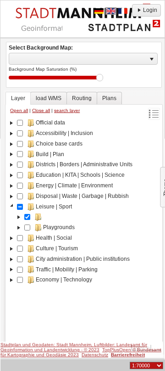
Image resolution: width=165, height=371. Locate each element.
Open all (19, 110)
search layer (67, 110)
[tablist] (84, 222)
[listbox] (83, 59)
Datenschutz (95, 354)
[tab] (18, 98)
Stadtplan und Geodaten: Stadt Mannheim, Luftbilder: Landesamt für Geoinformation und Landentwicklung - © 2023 (73, 347)
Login (150, 10)
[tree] (84, 234)
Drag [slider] (99, 77)
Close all (41, 110)
